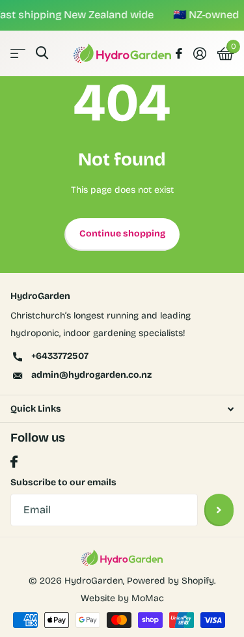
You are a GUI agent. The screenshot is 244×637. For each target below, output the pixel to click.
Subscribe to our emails (63, 482)
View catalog (17, 53)
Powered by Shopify (170, 580)
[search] (42, 53)
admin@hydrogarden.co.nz (91, 374)
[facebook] (14, 462)
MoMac (147, 598)
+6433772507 (59, 355)
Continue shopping (122, 233)
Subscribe (219, 510)
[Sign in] (199, 53)
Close (122, 408)
